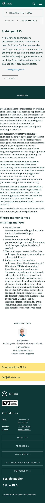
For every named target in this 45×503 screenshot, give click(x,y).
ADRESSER (22, 446)
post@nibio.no (24, 429)
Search (33, 3)
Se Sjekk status (10, 377)
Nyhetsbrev (21, 454)
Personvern (21, 471)
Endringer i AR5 (29, 20)
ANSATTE (22, 438)
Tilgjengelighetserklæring (22, 463)
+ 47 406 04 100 (24, 426)
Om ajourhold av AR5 (13, 367)
